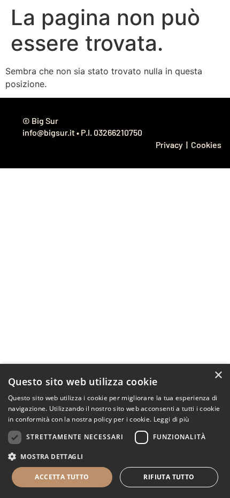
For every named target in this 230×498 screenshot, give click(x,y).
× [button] (218, 375)
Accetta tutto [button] (62, 476)
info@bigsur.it (48, 132)
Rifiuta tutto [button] (168, 476)
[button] (115, 456)
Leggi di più (171, 419)
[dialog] (115, 431)
